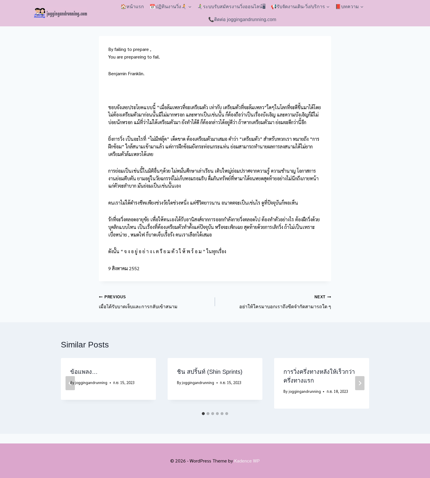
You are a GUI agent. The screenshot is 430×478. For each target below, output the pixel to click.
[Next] (359, 383)
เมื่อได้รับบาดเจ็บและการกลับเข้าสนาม (138, 302)
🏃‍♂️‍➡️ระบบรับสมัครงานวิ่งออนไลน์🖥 (231, 6)
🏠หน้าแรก (132, 6)
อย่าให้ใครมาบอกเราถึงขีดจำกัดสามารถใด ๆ (285, 302)
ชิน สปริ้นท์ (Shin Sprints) (209, 372)
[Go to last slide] (70, 383)
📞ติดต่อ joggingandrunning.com (242, 19)
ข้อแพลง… (84, 372)
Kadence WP (247, 461)
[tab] (203, 413)
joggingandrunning (91, 382)
